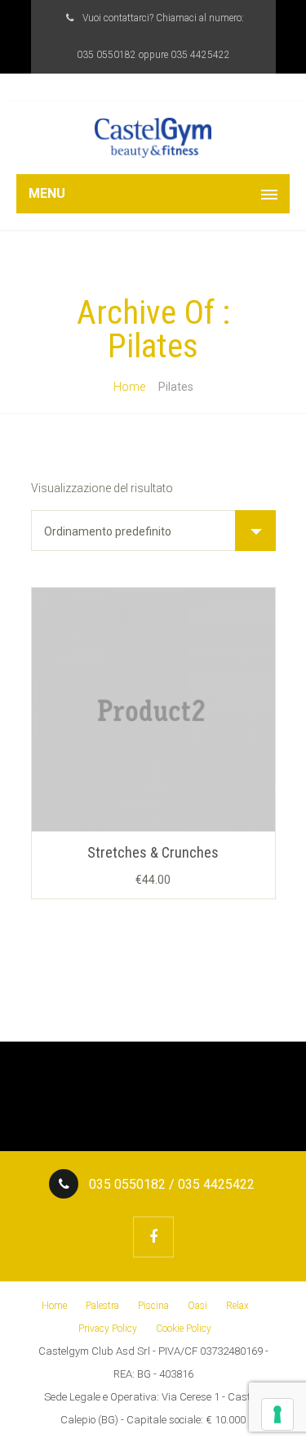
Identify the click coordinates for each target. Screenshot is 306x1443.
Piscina (153, 1305)
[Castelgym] (153, 138)
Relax (237, 1305)
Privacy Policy (107, 1328)
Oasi (197, 1305)
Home (129, 386)
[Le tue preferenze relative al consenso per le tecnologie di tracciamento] (277, 1414)
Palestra (102, 1305)
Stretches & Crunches (153, 852)
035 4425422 (200, 54)
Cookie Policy (183, 1328)
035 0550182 (106, 54)
